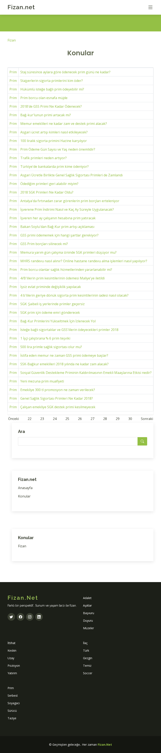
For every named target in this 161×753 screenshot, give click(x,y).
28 (105, 418)
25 (67, 418)
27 (92, 418)
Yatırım (12, 673)
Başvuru (88, 613)
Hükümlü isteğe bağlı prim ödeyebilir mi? (52, 89)
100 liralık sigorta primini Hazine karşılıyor (53, 140)
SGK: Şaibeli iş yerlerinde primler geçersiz (52, 304)
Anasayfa (25, 488)
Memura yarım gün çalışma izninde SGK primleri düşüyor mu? (68, 252)
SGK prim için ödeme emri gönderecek (50, 312)
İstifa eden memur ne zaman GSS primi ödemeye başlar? (64, 355)
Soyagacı (14, 703)
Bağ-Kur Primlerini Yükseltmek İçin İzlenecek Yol (58, 321)
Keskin (12, 650)
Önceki (13, 418)
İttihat (12, 643)
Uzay (11, 658)
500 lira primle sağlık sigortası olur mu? (51, 347)
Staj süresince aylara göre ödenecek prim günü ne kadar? (65, 72)
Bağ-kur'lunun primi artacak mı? (45, 115)
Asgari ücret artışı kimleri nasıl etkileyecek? (54, 132)
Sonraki (147, 418)
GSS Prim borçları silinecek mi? (44, 244)
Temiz (87, 666)
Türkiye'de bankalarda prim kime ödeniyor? (54, 166)
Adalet (87, 598)
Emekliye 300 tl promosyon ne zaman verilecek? (57, 389)
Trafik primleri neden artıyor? (43, 158)
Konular (24, 496)
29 (117, 418)
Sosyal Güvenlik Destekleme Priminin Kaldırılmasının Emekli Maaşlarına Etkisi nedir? (86, 372)
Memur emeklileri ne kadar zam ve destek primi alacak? (63, 123)
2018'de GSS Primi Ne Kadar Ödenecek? (51, 106)
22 (29, 418)
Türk (86, 650)
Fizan (21, 7)
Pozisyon (14, 666)
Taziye (12, 718)
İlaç (85, 643)
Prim (13, 72)
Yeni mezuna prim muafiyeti (42, 381)
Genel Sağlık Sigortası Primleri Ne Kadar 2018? (56, 398)
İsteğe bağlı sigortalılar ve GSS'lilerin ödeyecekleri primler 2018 (69, 329)
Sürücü (12, 711)
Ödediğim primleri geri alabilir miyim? (49, 183)
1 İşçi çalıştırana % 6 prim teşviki (45, 338)
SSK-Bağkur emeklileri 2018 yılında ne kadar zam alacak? (64, 364)
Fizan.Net (105, 745)
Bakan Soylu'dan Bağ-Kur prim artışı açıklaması (57, 226)
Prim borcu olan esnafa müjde (44, 98)
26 (80, 418)
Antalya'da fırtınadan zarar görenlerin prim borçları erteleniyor (69, 201)
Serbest (13, 695)
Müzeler (88, 628)
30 (130, 418)
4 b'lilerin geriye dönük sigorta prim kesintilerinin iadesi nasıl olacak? (74, 295)
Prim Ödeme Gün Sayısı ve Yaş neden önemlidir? (57, 149)
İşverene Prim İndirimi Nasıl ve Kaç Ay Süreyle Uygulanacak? (67, 209)
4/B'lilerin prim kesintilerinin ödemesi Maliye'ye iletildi (62, 278)
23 (42, 418)
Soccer (87, 673)
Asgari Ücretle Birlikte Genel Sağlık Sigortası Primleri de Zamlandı (71, 175)
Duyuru (88, 621)
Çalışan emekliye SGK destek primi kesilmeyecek (57, 407)
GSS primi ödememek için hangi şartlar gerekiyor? (59, 235)
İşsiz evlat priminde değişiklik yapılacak (50, 286)
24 (55, 418)
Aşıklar (87, 605)
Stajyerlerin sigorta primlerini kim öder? (51, 80)
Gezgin (87, 658)
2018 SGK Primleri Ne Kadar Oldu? (46, 192)
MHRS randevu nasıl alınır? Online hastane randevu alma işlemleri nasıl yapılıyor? (83, 261)
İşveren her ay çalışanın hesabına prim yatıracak (58, 218)
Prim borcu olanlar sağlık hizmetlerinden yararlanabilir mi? (66, 269)
